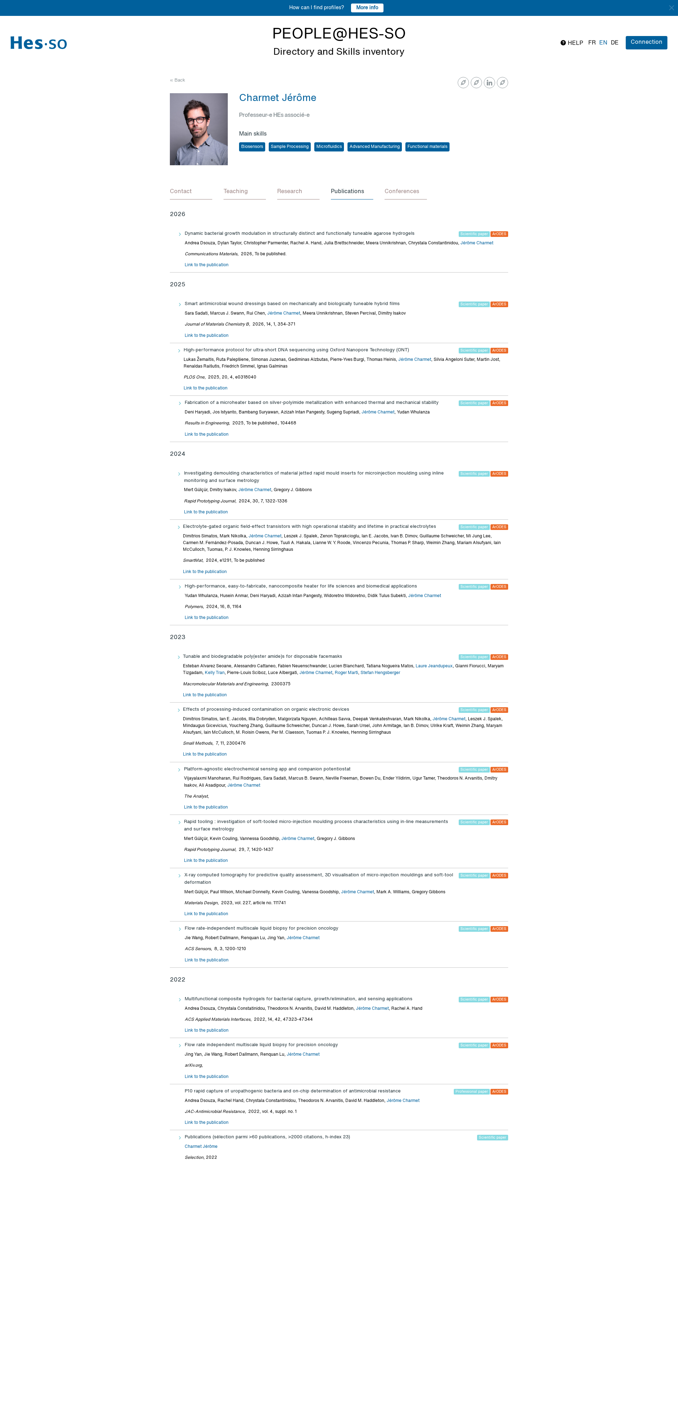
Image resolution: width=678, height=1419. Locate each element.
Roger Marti (346, 673)
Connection (646, 42)
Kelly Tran (215, 673)
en (603, 43)
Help (574, 43)
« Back (177, 80)
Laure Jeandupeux (434, 666)
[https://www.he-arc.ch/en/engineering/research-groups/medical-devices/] (476, 82)
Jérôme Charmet (476, 243)
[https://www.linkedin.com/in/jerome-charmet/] (489, 82)
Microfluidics (329, 147)
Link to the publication (206, 265)
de (615, 43)
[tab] (191, 192)
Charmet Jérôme (201, 1147)
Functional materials (427, 147)
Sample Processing (290, 147)
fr (592, 43)
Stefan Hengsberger (380, 673)
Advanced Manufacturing (375, 147)
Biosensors (252, 147)
